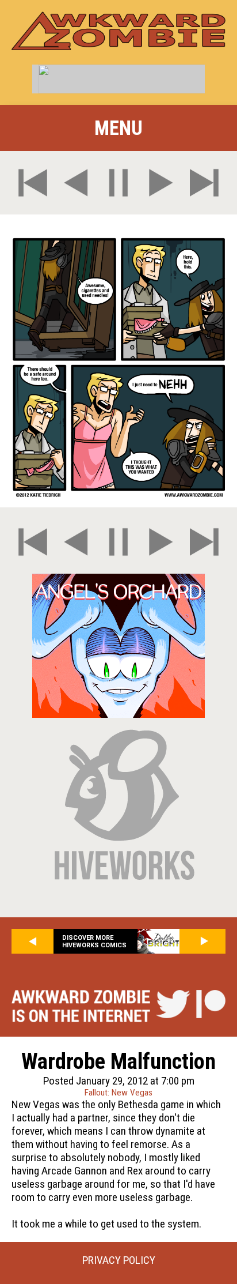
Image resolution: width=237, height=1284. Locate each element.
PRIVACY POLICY (118, 1260)
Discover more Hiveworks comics (94, 941)
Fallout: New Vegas (118, 1092)
